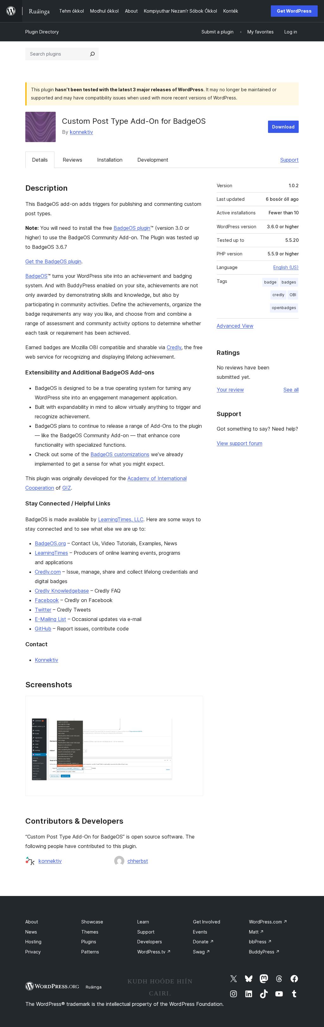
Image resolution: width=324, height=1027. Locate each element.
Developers (149, 941)
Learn (143, 921)
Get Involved (206, 921)
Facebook (47, 600)
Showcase (92, 921)
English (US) (286, 267)
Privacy (33, 951)
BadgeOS (36, 276)
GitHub (43, 628)
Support (289, 160)
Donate (203, 941)
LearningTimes (51, 553)
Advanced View (235, 326)
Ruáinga (94, 986)
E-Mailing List (50, 619)
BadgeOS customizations (119, 454)
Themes (89, 931)
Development (152, 160)
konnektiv (81, 132)
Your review (230, 389)
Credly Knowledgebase (62, 591)
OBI (293, 294)
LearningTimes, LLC (120, 519)
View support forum (239, 443)
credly (278, 294)
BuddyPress (264, 951)
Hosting (33, 941)
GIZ (66, 488)
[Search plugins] (92, 54)
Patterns (90, 951)
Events (200, 931)
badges (289, 282)
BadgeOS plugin (132, 228)
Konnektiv (46, 660)
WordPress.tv (154, 951)
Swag (201, 951)
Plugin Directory (42, 31)
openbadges (284, 307)
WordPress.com (268, 921)
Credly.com (48, 572)
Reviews (72, 160)
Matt (256, 931)
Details (40, 160)
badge (270, 282)
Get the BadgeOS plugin (53, 261)
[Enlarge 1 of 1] (194, 704)
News (31, 931)
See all (291, 389)
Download (283, 126)
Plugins (88, 941)
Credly (174, 347)
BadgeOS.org (50, 543)
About (31, 921)
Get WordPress (294, 11)
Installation (109, 160)
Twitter (43, 609)
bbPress (260, 941)
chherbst (138, 861)
